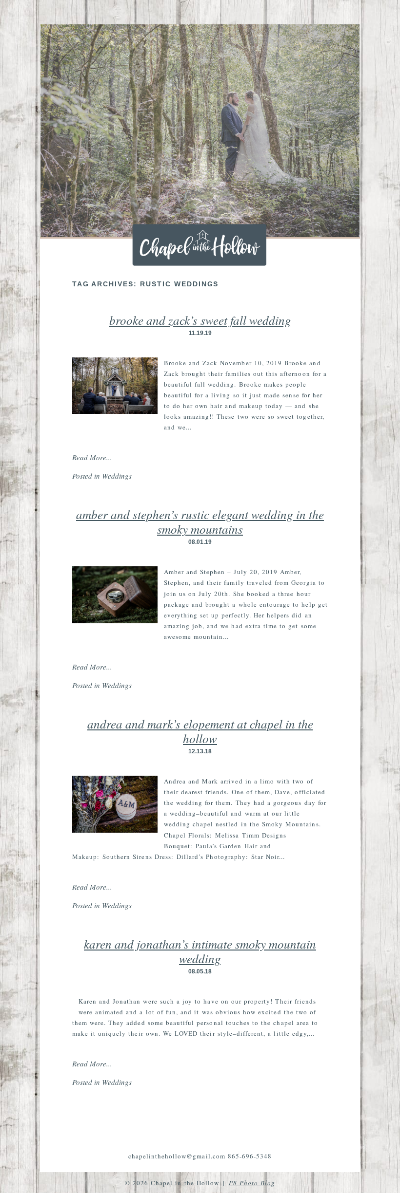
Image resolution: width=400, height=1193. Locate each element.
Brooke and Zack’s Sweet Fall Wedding (200, 320)
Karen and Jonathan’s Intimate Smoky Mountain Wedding (200, 951)
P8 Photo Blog (252, 1182)
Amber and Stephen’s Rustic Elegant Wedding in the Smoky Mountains (200, 521)
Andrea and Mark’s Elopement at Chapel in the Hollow (200, 731)
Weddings (117, 476)
